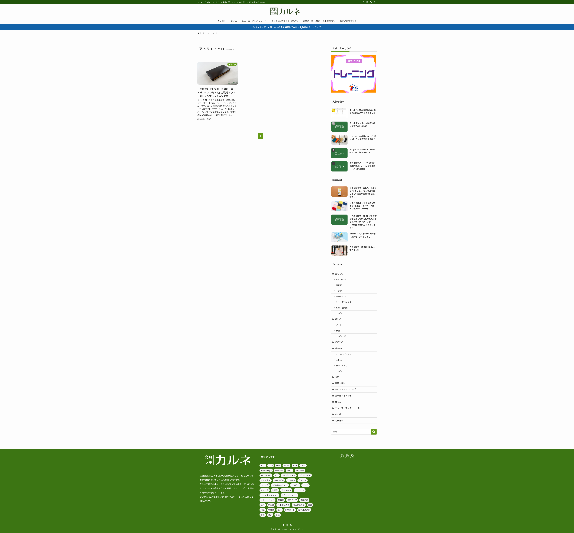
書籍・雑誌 (340, 383)
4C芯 (263, 465)
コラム (338, 401)
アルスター (265, 480)
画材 (337, 376)
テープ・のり (342, 365)
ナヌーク (264, 490)
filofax (286, 465)
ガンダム (291, 480)
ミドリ (275, 490)
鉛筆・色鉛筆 (342, 307)
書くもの (339, 273)
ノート (339, 325)
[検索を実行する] (374, 432)
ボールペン (341, 296)
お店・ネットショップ (345, 389)
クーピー (302, 480)
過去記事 (339, 420)
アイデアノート (288, 475)
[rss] (371, 2)
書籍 (310, 505)
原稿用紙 (304, 500)
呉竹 (263, 505)
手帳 (338, 330)
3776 (270, 465)
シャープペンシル (343, 302)
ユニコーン (299, 490)
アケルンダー (305, 475)
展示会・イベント (343, 395)
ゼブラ (305, 485)
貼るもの (339, 348)
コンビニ (295, 485)
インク (339, 290)
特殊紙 (271, 509)
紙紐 (279, 509)
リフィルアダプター (269, 495)
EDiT (278, 465)
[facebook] (363, 2)
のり (276, 475)
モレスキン (286, 490)
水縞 (263, 509)
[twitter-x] (367, 2)
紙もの (338, 319)
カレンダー (279, 480)
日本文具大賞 (298, 505)
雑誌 (278, 514)
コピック (264, 485)
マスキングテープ (343, 354)
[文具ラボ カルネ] (287, 11)
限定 (270, 514)
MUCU (289, 470)
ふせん (339, 360)
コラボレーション (280, 485)
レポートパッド (267, 500)
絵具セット (290, 509)
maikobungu (266, 470)
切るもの (339, 342)
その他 (339, 313)
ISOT (295, 465)
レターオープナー (289, 495)
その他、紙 (341, 336)
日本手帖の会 (283, 505)
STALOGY (300, 470)
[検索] (375, 2)
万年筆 (339, 285)
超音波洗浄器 (304, 509)
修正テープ (292, 500)
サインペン (341, 279)
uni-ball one (266, 475)
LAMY (303, 465)
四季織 (271, 505)
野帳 (263, 514)
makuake (279, 470)
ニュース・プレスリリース (347, 408)
